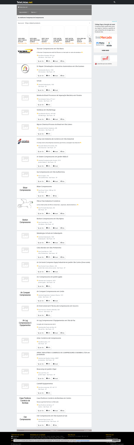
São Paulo (32, 436)
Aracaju (50, 438)
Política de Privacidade (117, 444)
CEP (87, 436)
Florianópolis (45, 438)
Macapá (61, 438)
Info (49, 61)
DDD (82, 436)
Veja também (23, 12)
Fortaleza (32, 437)
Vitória (53, 438)
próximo (86, 430)
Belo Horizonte (43, 436)
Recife (35, 437)
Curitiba (61, 436)
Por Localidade (78, 436)
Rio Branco (57, 438)
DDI (85, 436)
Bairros (33, 12)
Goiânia (39, 437)
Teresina (37, 438)
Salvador (57, 436)
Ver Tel (41, 61)
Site (63, 61)
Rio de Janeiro (37, 436)
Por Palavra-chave (71, 436)
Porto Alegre (53, 436)
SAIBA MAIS (105, 50)
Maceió (56, 437)
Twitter (15, 438)
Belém (42, 437)
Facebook (16, 436)
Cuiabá (41, 438)
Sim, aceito (116, 440)
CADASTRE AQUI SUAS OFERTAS (104, 63)
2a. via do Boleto (111, 442)
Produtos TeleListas (112, 438)
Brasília (48, 436)
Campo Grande (51, 437)
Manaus (46, 437)
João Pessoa (32, 438)
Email (56, 61)
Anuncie (108, 436)
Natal (63, 437)
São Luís (59, 437)
